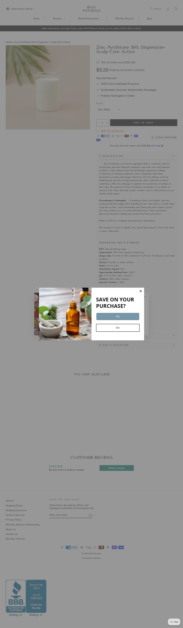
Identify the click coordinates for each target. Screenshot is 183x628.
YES (118, 316)
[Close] (140, 291)
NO (118, 327)
